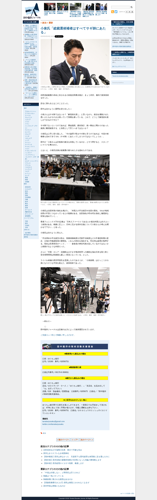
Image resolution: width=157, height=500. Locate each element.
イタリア (28, 119)
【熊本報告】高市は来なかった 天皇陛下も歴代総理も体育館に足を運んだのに (75, 14)
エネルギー (28, 189)
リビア (27, 171)
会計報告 (28, 233)
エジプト (28, 132)
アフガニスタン (30, 113)
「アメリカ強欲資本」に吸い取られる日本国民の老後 (31, 61)
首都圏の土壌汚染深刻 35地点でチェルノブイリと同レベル (31, 36)
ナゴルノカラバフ (30, 150)
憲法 (26, 203)
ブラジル (28, 165)
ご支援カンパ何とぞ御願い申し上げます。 (58, 335)
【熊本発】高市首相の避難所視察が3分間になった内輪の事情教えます (88, 14)
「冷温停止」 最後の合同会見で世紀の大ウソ (31, 89)
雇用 (26, 205)
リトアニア (28, 169)
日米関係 (28, 197)
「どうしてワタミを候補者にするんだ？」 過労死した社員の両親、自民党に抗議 (31, 45)
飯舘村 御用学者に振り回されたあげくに (31, 76)
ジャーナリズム (29, 218)
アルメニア (28, 117)
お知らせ (26, 229)
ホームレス (28, 210)
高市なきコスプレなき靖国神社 (62, 12)
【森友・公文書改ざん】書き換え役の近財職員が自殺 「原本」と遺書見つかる (31, 28)
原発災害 (28, 187)
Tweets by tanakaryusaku (120, 76)
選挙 (51, 23)
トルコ (27, 148)
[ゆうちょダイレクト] (119, 66)
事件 (26, 223)
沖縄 (26, 199)
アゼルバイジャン (30, 111)
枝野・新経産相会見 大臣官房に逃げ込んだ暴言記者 (31, 81)
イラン (27, 124)
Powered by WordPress (118, 82)
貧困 (26, 195)
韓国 (26, 179)
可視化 (27, 225)
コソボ (27, 136)
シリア (27, 140)
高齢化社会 (28, 212)
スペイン (28, 142)
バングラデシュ (30, 155)
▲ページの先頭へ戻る (127, 493)
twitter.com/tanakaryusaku (52, 424)
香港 (26, 177)
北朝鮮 (27, 182)
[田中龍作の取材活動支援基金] (121, 46)
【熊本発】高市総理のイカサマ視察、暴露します (101, 13)
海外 (25, 108)
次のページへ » (87, 440)
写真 (26, 221)
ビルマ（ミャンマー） (32, 161)
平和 (26, 227)
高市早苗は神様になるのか (54, 486)
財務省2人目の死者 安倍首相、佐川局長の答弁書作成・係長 (31, 68)
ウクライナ (28, 130)
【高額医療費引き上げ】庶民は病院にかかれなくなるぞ (66, 483)
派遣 (26, 208)
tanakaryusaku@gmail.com (53, 421)
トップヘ (75, 440)
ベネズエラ (28, 167)
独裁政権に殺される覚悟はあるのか (58, 479)
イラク (27, 122)
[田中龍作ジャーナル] (32, 18)
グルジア (28, 134)
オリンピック (29, 214)
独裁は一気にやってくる (53, 476)
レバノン (28, 173)
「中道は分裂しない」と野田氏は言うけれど (61, 473)
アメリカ (28, 115)
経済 (26, 201)
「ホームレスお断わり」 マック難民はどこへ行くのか (31, 94)
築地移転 (28, 216)
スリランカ (28, 144)
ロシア (27, 175)
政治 (44, 23)
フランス (28, 163)
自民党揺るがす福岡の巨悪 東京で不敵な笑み (49, 13)
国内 (25, 184)
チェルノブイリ (30, 146)
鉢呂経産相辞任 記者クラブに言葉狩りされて (31, 54)
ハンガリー (28, 153)
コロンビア (28, 138)
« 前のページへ (63, 440)
